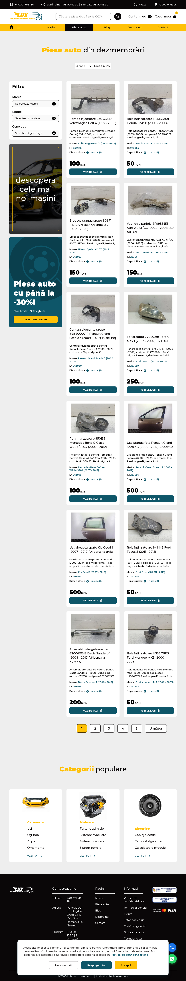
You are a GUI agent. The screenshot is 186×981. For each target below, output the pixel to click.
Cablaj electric (145, 835)
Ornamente (35, 847)
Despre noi (135, 27)
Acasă (80, 66)
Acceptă (126, 965)
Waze (142, 4)
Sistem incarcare (92, 841)
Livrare (128, 914)
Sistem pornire (90, 847)
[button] (19, 27)
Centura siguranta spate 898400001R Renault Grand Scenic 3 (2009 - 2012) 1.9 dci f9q (92, 334)
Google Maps (168, 4)
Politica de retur (134, 932)
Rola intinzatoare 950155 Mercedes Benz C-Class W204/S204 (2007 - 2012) (88, 443)
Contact (163, 27)
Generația (19, 126)
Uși (29, 828)
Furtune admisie (92, 828)
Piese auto (79, 27)
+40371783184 (24, 4)
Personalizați (63, 965)
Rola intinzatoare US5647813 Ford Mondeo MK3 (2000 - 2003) (148, 658)
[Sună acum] (172, 947)
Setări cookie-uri (134, 920)
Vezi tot (33, 855)
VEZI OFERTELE (34, 319)
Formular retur (133, 938)
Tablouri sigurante (148, 841)
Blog (107, 27)
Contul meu (137, 16)
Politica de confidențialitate (134, 900)
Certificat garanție (135, 926)
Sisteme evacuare (93, 835)
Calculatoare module (150, 847)
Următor (155, 728)
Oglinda (33, 835)
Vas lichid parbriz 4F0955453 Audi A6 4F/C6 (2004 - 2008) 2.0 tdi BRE (150, 228)
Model (17, 112)
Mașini (51, 27)
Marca (16, 97)
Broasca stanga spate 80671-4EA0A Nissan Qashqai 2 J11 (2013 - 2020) (90, 225)
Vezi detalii (90, 172)
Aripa (31, 841)
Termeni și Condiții (135, 907)
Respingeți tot (96, 965)
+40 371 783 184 (74, 900)
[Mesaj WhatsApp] (172, 959)
